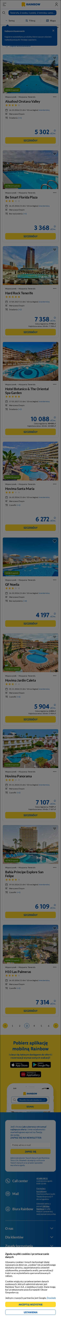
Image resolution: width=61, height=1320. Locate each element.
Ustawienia (36, 1313)
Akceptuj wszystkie (32, 1305)
